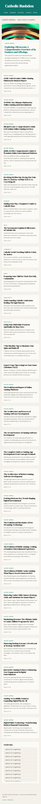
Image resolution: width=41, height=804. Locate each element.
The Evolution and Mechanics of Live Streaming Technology (18, 523)
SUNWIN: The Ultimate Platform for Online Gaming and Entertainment (18, 103)
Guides (28, 12)
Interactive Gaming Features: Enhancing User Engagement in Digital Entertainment (20, 672)
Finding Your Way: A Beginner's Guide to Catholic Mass (20, 204)
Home (6, 12)
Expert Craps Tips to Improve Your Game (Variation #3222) (20, 366)
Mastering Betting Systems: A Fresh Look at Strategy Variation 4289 (20, 644)
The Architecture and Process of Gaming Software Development (17, 412)
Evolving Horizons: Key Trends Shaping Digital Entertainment (19, 499)
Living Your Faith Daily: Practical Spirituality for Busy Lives (16, 325)
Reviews (21, 12)
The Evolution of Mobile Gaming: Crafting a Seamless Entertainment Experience (20, 548)
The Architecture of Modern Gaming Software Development (19, 475)
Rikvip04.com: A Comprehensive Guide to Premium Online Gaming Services (19, 127)
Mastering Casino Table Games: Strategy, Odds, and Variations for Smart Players (20, 596)
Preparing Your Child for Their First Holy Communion (20, 277)
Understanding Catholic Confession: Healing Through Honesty (18, 301)
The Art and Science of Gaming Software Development (20, 433)
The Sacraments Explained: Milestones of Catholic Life (19, 229)
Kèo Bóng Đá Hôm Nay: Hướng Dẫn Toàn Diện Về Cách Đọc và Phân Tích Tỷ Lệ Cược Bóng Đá (20, 179)
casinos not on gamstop (13, 749)
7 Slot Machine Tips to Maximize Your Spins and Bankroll (19, 347)
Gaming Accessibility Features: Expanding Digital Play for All (16, 699)
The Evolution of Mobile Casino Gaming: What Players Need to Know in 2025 (19, 572)
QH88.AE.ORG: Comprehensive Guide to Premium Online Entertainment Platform (20, 152)
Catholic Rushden (19, 5)
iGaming (13, 12)
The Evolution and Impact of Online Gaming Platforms (18, 388)
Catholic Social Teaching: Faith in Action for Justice (20, 253)
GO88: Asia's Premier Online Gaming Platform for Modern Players (18, 79)
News (35, 12)
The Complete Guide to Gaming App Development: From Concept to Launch (19, 453)
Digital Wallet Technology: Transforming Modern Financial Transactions (20, 723)
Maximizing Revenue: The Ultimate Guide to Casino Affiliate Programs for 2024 (20, 620)
